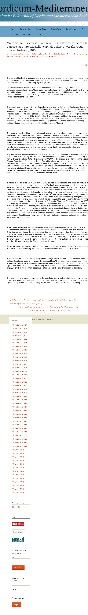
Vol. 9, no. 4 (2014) (18, 450)
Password (15, 589)
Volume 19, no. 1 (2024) (19, 343)
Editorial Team (56, 29)
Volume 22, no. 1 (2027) (19, 325)
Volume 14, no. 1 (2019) (19, 403)
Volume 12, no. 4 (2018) (19, 414)
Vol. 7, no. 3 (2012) (18, 475)
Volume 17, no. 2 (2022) (19, 364)
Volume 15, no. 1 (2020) (19, 396)
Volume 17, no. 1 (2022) (19, 368)
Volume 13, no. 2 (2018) (19, 407)
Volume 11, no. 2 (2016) (19, 432)
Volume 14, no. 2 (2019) (19, 400)
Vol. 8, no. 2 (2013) (18, 467)
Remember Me (18, 598)
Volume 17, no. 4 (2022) (19, 357)
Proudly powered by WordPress (43, 319)
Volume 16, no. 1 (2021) (19, 386)
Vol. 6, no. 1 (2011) (18, 489)
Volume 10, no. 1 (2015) (19, 446)
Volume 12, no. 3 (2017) (19, 418)
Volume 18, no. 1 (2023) (19, 350)
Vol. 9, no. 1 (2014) (18, 460)
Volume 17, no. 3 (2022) (19, 361)
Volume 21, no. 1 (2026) (19, 329)
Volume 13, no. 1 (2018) (19, 410)
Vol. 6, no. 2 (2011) (18, 485)
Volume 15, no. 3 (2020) (19, 389)
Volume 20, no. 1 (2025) (19, 336)
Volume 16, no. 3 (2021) (19, 378)
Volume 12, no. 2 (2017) (19, 421)
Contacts (14, 34)
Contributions (71, 29)
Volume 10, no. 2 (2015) (19, 443)
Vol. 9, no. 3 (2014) (18, 453)
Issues (38, 34)
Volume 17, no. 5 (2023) (19, 353)
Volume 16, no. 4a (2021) (20, 375)
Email (14, 557)
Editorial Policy (25, 29)
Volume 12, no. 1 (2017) (19, 425)
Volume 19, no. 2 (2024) (19, 339)
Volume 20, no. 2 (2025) (19, 332)
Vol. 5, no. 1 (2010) (18, 492)
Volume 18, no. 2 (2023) (19, 346)
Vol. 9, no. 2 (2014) (18, 457)
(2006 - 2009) (16, 507)
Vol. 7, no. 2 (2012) (18, 478)
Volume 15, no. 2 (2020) (19, 393)
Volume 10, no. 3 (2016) (19, 439)
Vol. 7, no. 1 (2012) (18, 482)
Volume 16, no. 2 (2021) (19, 382)
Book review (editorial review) (19, 54)
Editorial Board (41, 29)
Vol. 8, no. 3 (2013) (18, 464)
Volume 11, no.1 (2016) (19, 435)
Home (13, 29)
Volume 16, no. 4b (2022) (20, 371)
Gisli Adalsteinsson (52, 56)
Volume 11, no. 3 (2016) (19, 428)
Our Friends (27, 34)
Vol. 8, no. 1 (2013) (18, 471)
